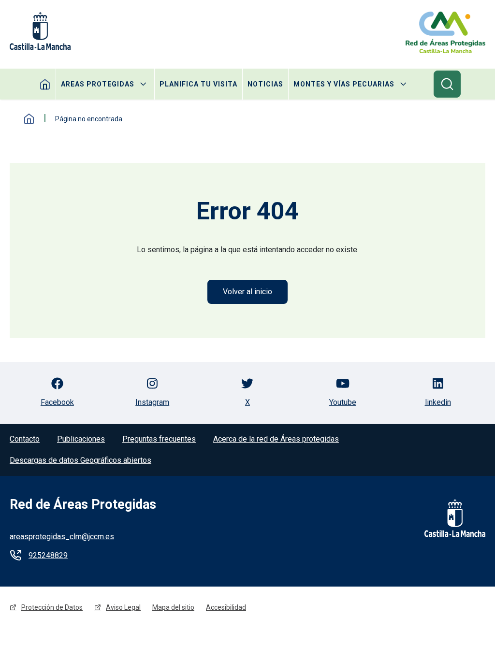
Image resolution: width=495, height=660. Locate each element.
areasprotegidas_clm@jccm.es (62, 536)
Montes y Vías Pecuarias (343, 84)
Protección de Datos (52, 607)
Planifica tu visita (198, 84)
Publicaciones (81, 439)
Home (45, 84)
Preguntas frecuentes (159, 439)
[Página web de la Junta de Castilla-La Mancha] (40, 31)
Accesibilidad (226, 607)
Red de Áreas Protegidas (83, 504)
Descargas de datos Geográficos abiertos (80, 460)
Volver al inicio (247, 291)
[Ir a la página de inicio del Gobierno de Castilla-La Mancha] (448, 518)
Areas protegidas (97, 84)
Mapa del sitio (173, 607)
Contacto (25, 439)
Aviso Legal (123, 607)
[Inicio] (445, 32)
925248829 (48, 555)
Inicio (29, 119)
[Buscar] (447, 84)
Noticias (265, 84)
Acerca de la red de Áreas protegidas (276, 439)
